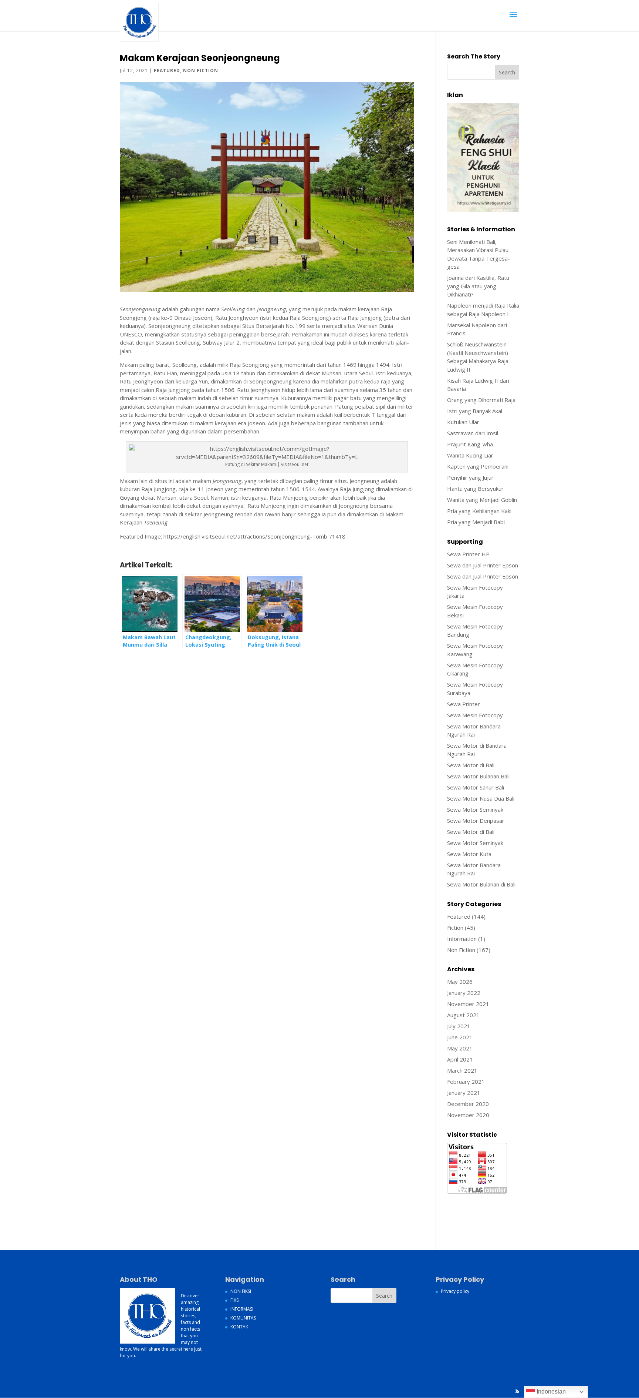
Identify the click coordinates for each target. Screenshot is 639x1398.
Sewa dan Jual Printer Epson (482, 565)
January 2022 (463, 992)
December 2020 (468, 1103)
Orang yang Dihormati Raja (481, 399)
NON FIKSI (240, 1291)
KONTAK (239, 1327)
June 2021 (460, 1037)
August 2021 (463, 1015)
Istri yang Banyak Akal (474, 411)
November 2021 (468, 1004)
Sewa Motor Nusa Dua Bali (480, 798)
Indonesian (550, 1391)
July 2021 (458, 1026)
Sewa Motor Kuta (469, 854)
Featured (167, 70)
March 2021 (462, 1070)
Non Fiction (200, 70)
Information (462, 938)
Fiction (455, 927)
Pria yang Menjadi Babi (476, 522)
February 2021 (466, 1081)
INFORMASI (241, 1309)
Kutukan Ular (463, 422)
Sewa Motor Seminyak (475, 809)
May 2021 (460, 1048)
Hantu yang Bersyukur (475, 488)
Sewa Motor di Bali (470, 765)
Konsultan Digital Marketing (482, 1208)
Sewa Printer (463, 704)
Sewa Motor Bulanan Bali (478, 776)
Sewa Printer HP (468, 554)
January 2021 (463, 1092)
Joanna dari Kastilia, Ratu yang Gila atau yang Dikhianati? (478, 286)
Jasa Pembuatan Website (479, 1199)
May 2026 (460, 981)
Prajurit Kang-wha (470, 444)
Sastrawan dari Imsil (472, 433)
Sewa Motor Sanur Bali (475, 787)
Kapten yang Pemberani (477, 466)
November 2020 (468, 1115)
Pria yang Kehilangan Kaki (479, 510)
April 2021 (460, 1059)
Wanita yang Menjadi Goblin (482, 499)
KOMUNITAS (243, 1318)
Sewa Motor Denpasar (475, 820)
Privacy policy (455, 1291)
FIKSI (235, 1300)
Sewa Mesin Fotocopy (475, 715)
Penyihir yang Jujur (470, 477)
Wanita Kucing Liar (470, 455)
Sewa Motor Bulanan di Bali (481, 884)
